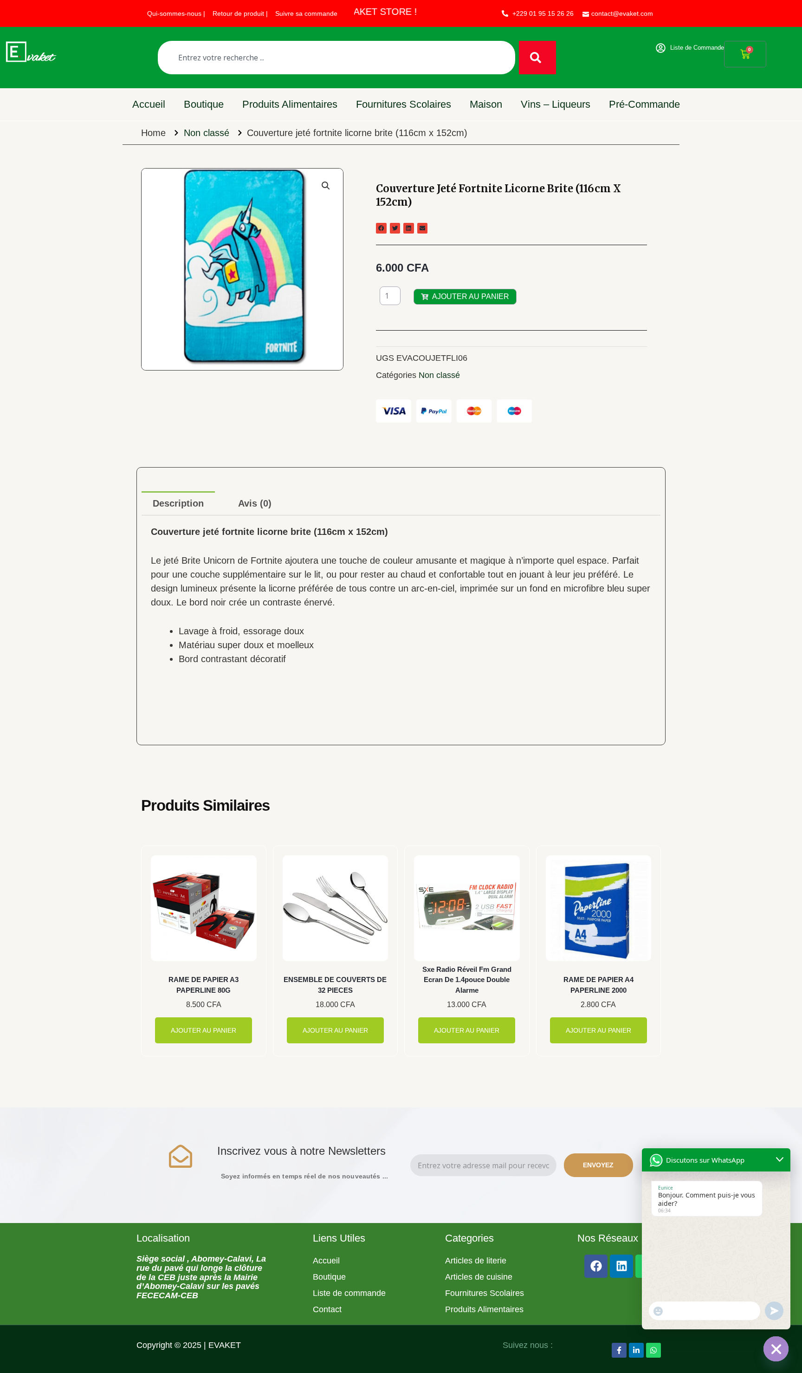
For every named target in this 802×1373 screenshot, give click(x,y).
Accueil (148, 104)
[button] (325, 185)
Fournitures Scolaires (403, 104)
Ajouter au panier (470, 296)
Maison (486, 104)
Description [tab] (178, 503)
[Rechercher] (537, 57)
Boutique (204, 104)
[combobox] (336, 57)
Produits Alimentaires (289, 104)
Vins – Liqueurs (555, 104)
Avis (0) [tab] (255, 503)
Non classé (206, 133)
